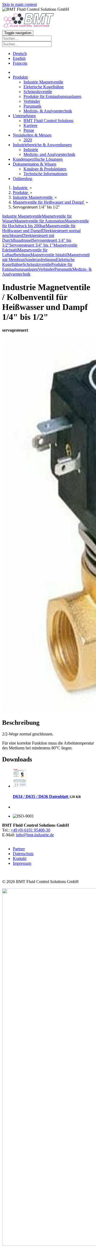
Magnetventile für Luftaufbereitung (24, 252)
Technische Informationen (45, 173)
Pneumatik (32, 106)
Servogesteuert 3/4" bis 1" (31, 245)
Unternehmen (24, 115)
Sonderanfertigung (40, 259)
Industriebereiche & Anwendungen (42, 144)
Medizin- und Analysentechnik (49, 154)
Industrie (30, 149)
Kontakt (19, 858)
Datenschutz (23, 853)
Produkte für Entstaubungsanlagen (52, 96)
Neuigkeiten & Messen (32, 135)
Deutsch (20, 53)
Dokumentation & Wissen (34, 164)
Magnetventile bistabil (48, 254)
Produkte (20, 77)
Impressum (22, 863)
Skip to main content (19, 4)
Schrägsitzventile (37, 91)
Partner (19, 849)
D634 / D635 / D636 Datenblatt (41, 796)
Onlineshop (22, 178)
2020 (27, 140)
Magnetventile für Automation (39, 221)
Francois (20, 63)
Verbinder (31, 101)
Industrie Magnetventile (43, 82)
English (19, 58)
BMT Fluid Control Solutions (48, 120)
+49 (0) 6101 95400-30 (30, 830)
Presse (28, 130)
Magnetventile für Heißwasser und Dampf (38, 228)
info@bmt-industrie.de (35, 835)
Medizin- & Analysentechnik (47, 111)
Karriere (30, 125)
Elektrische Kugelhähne (43, 87)
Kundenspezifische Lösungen (38, 159)
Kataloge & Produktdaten (44, 169)
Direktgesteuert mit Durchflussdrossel (28, 238)
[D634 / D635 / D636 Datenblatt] (19, 786)
